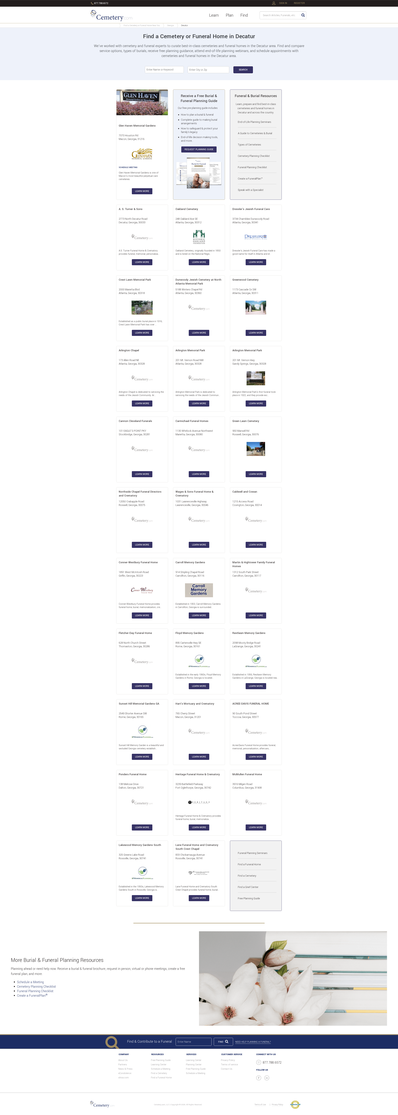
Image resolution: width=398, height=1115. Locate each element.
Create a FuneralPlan (32, 995)
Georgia (170, 25)
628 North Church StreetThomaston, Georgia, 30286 (134, 644)
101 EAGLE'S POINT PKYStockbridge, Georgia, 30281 (134, 432)
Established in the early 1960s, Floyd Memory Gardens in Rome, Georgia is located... (198, 676)
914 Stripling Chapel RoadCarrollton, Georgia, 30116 (190, 574)
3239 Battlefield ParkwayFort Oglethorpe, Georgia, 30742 (193, 786)
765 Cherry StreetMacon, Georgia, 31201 (188, 715)
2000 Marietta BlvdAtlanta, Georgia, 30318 (132, 291)
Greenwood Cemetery (245, 280)
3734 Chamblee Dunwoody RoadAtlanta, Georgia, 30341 (250, 220)
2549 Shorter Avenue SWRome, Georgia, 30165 (133, 715)
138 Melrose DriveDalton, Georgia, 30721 (131, 786)
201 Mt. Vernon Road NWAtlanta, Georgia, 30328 (190, 362)
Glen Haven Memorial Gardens (137, 126)
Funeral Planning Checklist (35, 991)
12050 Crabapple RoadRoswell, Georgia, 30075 (132, 503)
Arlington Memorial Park (190, 350)
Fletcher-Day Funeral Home (135, 633)
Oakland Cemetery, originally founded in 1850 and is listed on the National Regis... (198, 252)
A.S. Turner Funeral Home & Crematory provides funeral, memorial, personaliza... (139, 252)
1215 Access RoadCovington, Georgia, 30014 (247, 503)
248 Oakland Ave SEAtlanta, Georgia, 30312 (188, 220)
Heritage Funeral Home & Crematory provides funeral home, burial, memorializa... (198, 817)
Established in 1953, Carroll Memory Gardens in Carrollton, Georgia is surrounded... (198, 605)
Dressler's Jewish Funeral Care (251, 209)
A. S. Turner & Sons (130, 209)
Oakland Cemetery (187, 209)
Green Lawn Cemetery (245, 421)
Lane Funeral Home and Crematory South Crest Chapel (197, 847)
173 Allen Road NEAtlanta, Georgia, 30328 (132, 362)
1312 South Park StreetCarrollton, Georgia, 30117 (246, 574)
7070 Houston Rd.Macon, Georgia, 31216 (131, 137)
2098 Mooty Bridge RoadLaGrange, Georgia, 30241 (246, 644)
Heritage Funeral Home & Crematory (198, 774)
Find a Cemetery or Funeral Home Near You (142, 25)
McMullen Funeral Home (247, 774)
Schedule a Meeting (30, 982)
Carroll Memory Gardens (190, 562)
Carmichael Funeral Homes (192, 421)
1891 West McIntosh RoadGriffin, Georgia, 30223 (134, 574)
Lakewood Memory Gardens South (140, 845)
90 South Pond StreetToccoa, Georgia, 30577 (245, 715)
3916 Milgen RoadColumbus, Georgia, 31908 (247, 786)
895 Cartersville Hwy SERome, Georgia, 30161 (188, 644)
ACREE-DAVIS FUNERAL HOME (250, 704)
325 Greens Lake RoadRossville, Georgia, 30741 (132, 856)
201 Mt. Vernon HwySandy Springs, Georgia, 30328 (249, 362)
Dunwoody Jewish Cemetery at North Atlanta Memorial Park (198, 282)
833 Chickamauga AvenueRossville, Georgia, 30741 (190, 856)
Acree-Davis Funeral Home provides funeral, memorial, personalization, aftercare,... (254, 747)
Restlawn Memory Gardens (248, 633)
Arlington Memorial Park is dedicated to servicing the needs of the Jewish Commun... (198, 393)
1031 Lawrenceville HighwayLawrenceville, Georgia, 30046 (192, 503)
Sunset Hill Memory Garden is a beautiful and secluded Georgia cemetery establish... (141, 747)
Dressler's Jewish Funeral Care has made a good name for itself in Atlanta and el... (253, 252)
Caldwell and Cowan (244, 492)
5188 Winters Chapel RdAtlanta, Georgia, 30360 (189, 291)
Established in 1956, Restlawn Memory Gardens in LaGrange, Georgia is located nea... (255, 676)
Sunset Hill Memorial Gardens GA (139, 704)
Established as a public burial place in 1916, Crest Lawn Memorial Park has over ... (140, 323)
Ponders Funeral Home (132, 774)
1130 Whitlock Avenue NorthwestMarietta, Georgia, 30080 (194, 432)
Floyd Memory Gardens (190, 633)
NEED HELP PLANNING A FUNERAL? (253, 1042)
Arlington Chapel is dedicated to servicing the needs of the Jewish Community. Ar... (141, 393)
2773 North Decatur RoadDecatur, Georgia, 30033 (133, 220)
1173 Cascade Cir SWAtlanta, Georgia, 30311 (245, 291)
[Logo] (111, 16)
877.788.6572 (101, 3)
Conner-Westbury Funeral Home (138, 562)
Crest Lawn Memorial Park (135, 280)
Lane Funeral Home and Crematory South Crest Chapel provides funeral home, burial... (197, 888)
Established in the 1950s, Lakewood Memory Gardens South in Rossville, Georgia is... (141, 888)
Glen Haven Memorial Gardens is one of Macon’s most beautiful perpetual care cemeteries (138, 176)
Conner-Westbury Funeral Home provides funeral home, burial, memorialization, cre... (140, 605)
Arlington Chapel (129, 350)
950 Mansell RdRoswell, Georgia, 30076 (245, 432)
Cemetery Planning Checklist (36, 986)
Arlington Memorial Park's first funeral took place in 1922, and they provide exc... (254, 393)
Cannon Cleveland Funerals (135, 421)
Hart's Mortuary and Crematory (195, 704)
